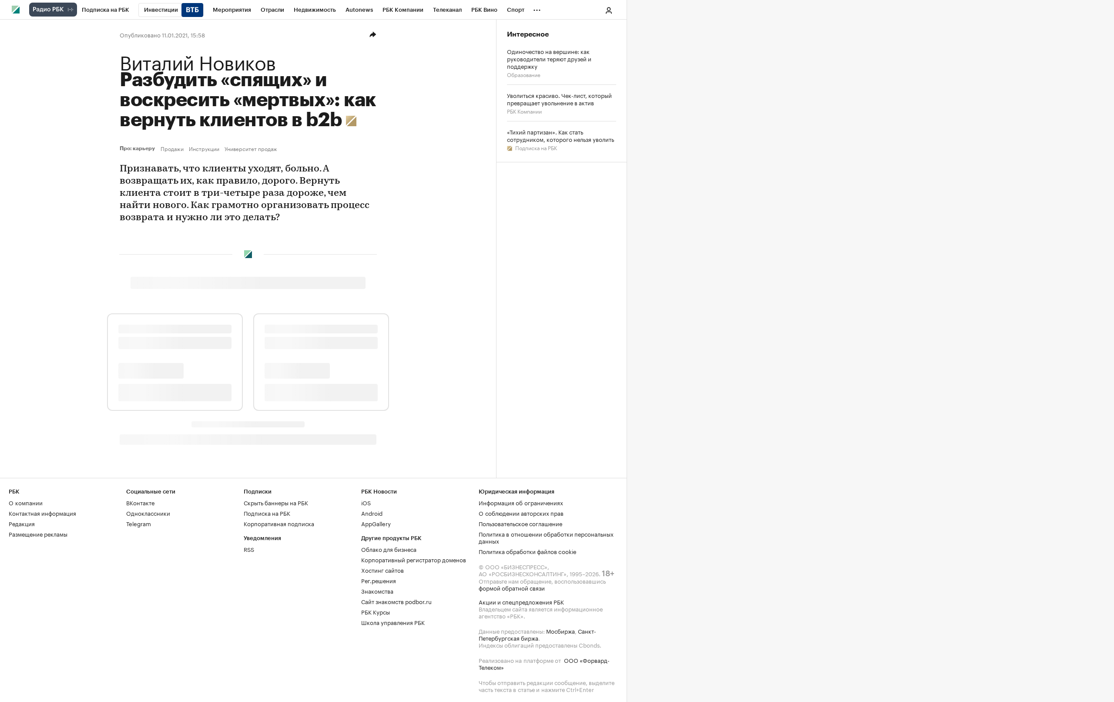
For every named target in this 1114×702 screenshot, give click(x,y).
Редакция (22, 523)
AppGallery (376, 523)
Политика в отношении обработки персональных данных (546, 537)
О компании (26, 502)
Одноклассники (148, 512)
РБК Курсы (375, 611)
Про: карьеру (138, 148)
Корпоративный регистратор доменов (413, 559)
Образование (523, 74)
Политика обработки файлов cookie (528, 551)
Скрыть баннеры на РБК (276, 502)
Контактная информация (42, 512)
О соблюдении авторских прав (521, 512)
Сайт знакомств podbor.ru (396, 601)
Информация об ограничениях (521, 502)
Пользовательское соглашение (520, 523)
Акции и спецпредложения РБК (521, 601)
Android (372, 512)
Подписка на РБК (535, 147)
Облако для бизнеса (388, 548)
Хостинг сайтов (382, 569)
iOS (366, 502)
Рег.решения (378, 580)
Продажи (172, 148)
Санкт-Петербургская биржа (537, 634)
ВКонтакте (140, 502)
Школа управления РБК (393, 622)
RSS (249, 548)
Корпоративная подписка (279, 523)
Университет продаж (251, 148)
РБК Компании (524, 111)
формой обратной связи (512, 587)
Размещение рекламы (38, 533)
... (537, 8)
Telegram (138, 523)
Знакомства (377, 590)
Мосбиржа (560, 630)
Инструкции (204, 148)
